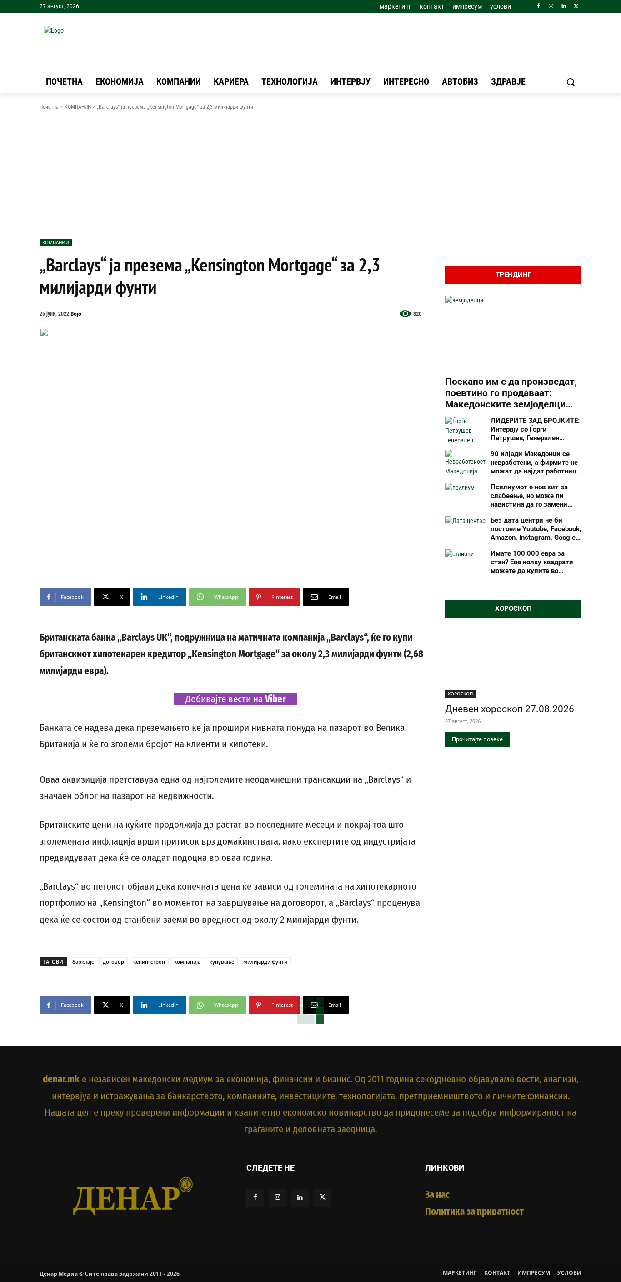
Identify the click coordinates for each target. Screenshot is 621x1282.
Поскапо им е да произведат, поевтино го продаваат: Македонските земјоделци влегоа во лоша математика (511, 393)
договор (113, 961)
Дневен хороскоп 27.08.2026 (509, 709)
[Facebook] (538, 6)
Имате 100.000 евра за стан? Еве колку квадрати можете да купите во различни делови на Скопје (534, 562)
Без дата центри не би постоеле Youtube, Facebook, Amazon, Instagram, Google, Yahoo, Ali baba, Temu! (536, 529)
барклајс (83, 961)
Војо (75, 313)
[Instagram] (551, 6)
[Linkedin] (563, 6)
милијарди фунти (265, 961)
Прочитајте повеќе (477, 739)
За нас (437, 1195)
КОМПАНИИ (78, 107)
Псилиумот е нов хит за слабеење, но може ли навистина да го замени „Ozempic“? (529, 495)
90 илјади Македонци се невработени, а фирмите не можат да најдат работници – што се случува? (536, 462)
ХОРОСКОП (460, 693)
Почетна (49, 107)
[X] (576, 6)
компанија (187, 961)
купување (222, 961)
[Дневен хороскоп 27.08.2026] (513, 663)
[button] (570, 82)
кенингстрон (149, 961)
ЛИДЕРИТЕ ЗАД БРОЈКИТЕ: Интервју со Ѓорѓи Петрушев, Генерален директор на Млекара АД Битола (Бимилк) (535, 429)
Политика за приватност (474, 1211)
